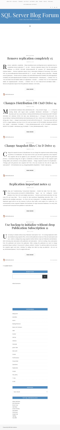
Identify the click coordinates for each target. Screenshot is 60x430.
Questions (15, 364)
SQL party (14, 374)
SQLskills (14, 417)
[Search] (44, 277)
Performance (15, 357)
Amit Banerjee (16, 403)
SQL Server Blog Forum (30, 15)
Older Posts (8, 265)
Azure (13, 320)
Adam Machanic (16, 401)
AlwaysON (15, 313)
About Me (9, 1)
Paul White (15, 410)
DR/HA (14, 337)
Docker (14, 334)
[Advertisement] (30, 39)
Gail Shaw (14, 407)
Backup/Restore (16, 323)
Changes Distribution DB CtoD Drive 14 (30, 103)
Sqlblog (14, 416)
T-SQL (14, 378)
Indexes (14, 340)
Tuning (40, 1)
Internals (14, 344)
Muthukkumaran (10, 94)
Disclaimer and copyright (30, 4)
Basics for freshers (17, 327)
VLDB (13, 381)
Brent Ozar (15, 405)
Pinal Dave (15, 412)
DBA (13, 330)
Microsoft (14, 351)
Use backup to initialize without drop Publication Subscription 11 (30, 226)
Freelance (50, 1)
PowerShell (15, 361)
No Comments (53, 137)
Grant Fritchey (16, 408)
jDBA (37, 1)
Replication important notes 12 (30, 184)
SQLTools (26, 1)
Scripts (14, 371)
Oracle (45, 1)
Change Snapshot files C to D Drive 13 (30, 145)
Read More (30, 89)
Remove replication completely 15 (30, 58)
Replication (30, 55)
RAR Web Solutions (12, 427)
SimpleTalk (15, 414)
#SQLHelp (15, 1)
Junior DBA (15, 347)
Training (20, 1)
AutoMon (32, 1)
